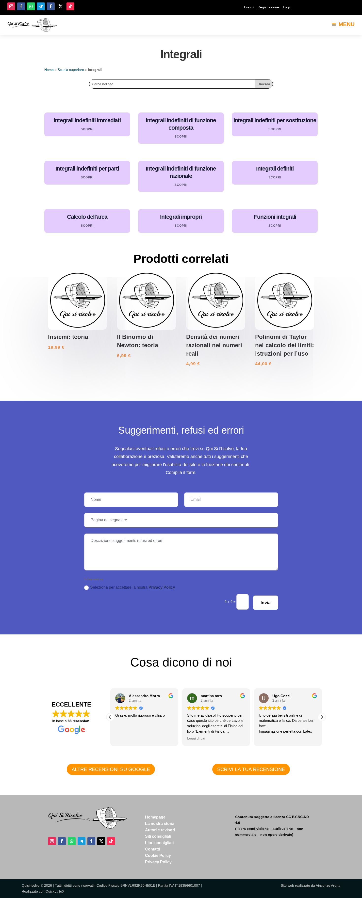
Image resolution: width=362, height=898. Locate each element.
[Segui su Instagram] (11, 6)
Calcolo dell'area (87, 217)
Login (287, 7)
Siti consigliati (158, 836)
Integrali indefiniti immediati (87, 120)
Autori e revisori (160, 830)
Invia (266, 602)
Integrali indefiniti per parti (87, 168)
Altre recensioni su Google (111, 769)
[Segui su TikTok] (70, 6)
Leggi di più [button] (196, 738)
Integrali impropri (181, 217)
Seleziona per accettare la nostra (132, 587)
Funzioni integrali (275, 217)
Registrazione (268, 7)
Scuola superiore (71, 70)
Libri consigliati (159, 843)
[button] (322, 717)
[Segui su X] (61, 6)
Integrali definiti (275, 168)
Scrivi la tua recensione (251, 769)
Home (49, 70)
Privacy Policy (161, 587)
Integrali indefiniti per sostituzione (274, 120)
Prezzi (249, 7)
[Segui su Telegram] (41, 6)
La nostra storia (159, 823)
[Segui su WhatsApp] (31, 6)
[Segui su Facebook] (21, 6)
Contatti (152, 849)
